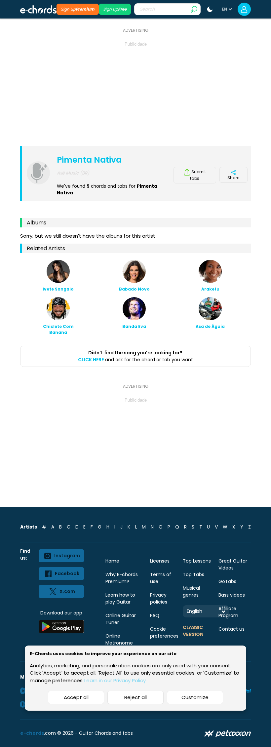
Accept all (76, 697)
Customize (195, 697)
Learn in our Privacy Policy (115, 680)
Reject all (135, 697)
